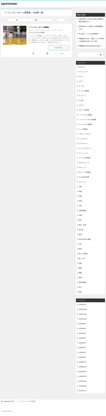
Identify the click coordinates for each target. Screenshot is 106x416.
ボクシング (82, 167)
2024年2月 (82, 357)
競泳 (80, 249)
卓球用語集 (82, 210)
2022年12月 (83, 376)
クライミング (83, 72)
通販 (80, 273)
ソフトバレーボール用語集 (38, 27)
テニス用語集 (83, 129)
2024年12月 (83, 309)
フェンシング (83, 153)
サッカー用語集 (84, 91)
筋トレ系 (82, 258)
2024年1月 (82, 362)
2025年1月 (82, 304)
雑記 (80, 292)
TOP (8, 401)
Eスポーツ (82, 67)
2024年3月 (82, 352)
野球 (80, 277)
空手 (80, 244)
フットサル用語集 (84, 158)
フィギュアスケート (85, 148)
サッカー (82, 86)
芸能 (80, 263)
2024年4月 (82, 347)
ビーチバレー (83, 143)
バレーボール (83, 139)
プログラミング (84, 162)
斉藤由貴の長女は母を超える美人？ (90, 46)
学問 (80, 215)
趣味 (80, 268)
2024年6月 (82, 338)
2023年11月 (83, 371)
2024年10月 (83, 319)
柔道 (80, 234)
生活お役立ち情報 (84, 239)
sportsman (9, 3)
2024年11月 (83, 314)
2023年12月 (83, 367)
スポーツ (82, 105)
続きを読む (59, 47)
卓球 (80, 206)
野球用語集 (82, 282)
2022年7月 (82, 391)
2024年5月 (82, 343)
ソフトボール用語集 (85, 124)
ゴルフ (81, 81)
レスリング (82, 182)
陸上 (80, 287)
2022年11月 (83, 381)
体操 (80, 191)
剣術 (80, 196)
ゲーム (81, 76)
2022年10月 (83, 386)
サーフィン (82, 95)
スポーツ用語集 (84, 110)
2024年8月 (82, 328)
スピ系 (81, 100)
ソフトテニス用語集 (85, 115)
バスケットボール (84, 134)
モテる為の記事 (84, 177)
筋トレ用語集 (83, 253)
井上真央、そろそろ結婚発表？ (89, 34)
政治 (80, 220)
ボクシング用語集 (84, 172)
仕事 (80, 186)
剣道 (80, 201)
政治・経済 (82, 225)
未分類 (81, 230)
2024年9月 (82, 324)
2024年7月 (82, 333)
